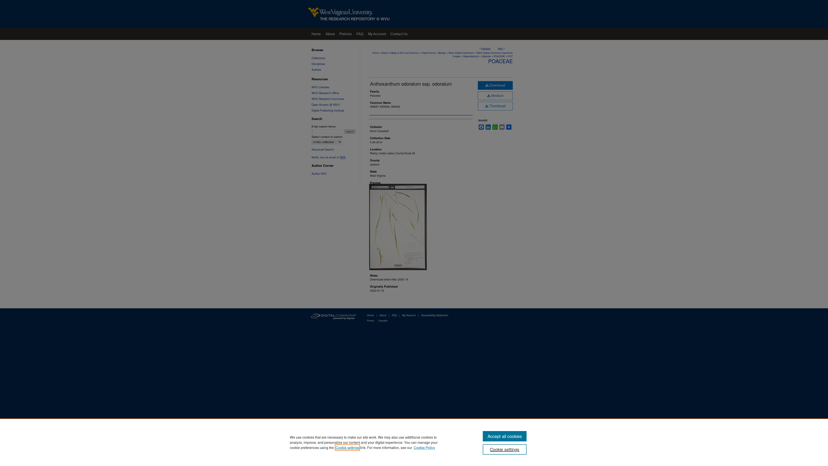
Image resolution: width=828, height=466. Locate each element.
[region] (414, 442)
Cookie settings (347, 447)
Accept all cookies (505, 436)
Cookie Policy (424, 447)
